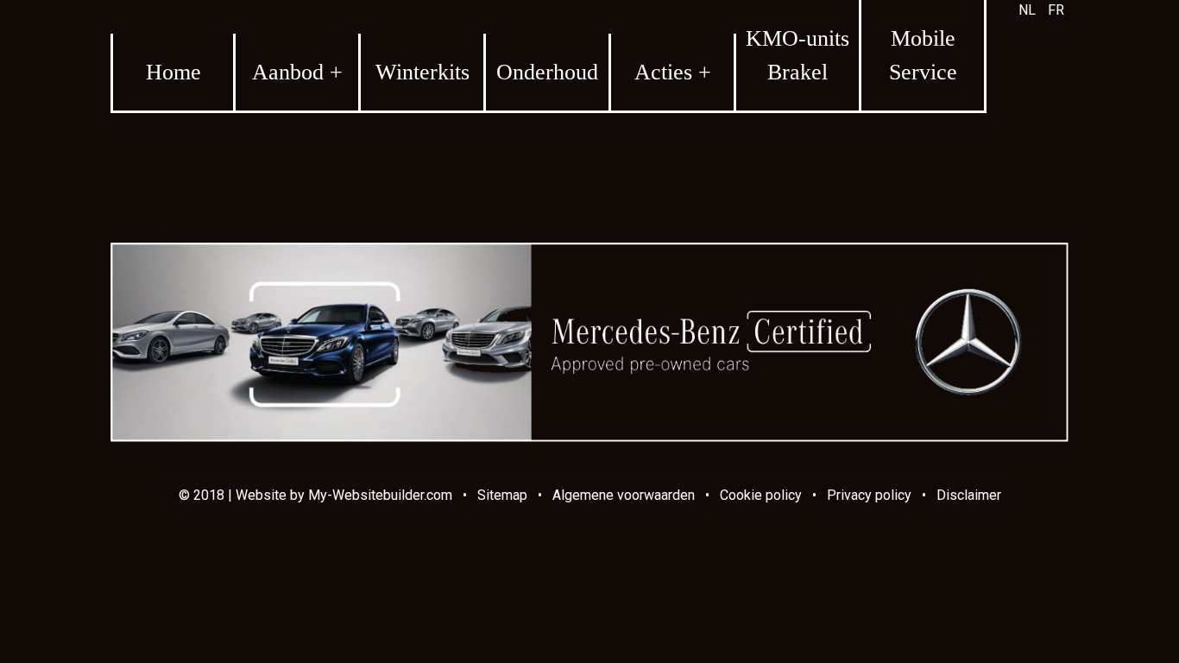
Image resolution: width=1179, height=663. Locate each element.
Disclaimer (968, 495)
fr (1056, 10)
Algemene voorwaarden (623, 495)
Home (173, 72)
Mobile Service (923, 55)
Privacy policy (869, 495)
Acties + (672, 72)
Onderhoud (547, 72)
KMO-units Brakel (797, 55)
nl (1027, 10)
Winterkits (422, 72)
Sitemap (502, 495)
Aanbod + (297, 72)
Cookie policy (761, 495)
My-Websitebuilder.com (380, 495)
